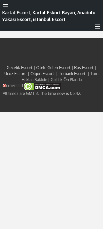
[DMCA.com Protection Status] (42, 86)
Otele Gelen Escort (53, 67)
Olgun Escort (42, 73)
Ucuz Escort (15, 73)
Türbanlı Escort (72, 73)
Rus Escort (84, 67)
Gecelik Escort (19, 67)
